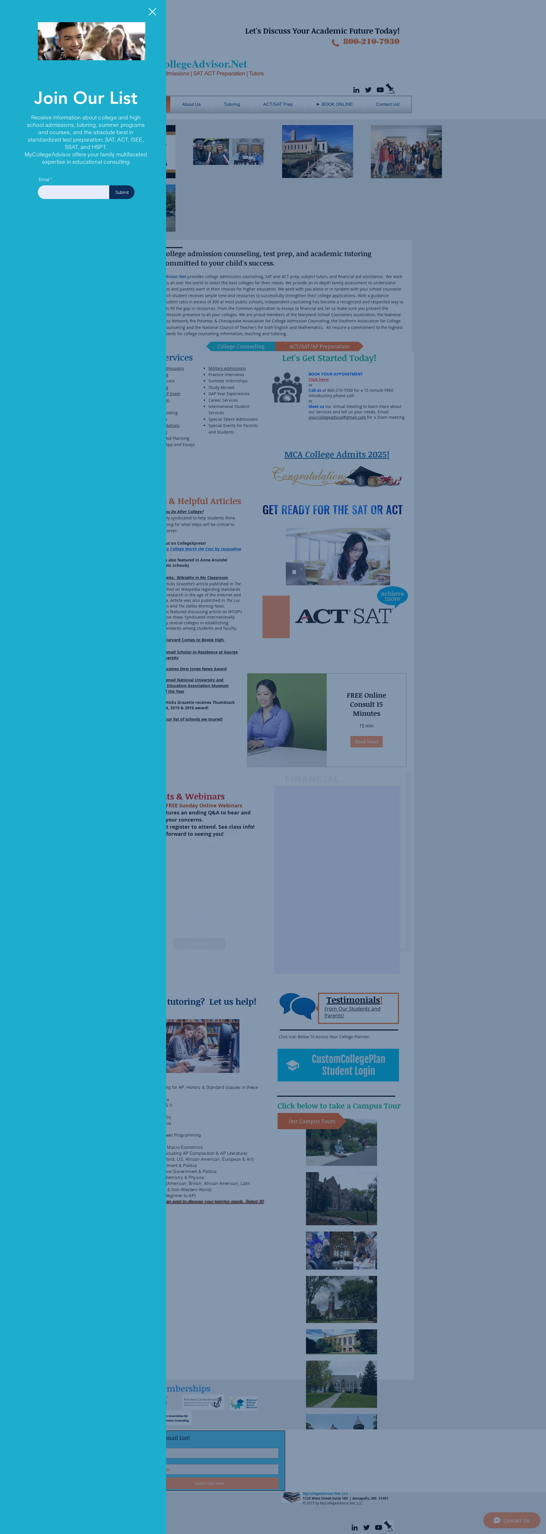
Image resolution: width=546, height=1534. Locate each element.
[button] (152, 11)
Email (44, 179)
